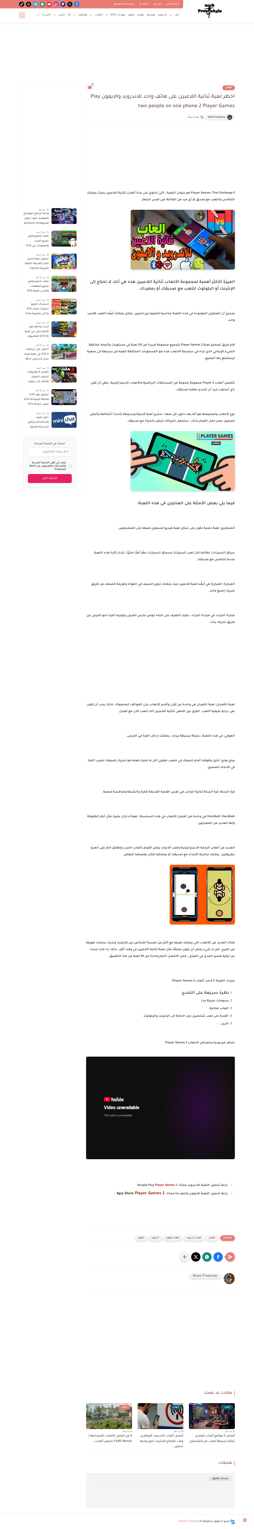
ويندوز (151, 15)
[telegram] (35, 4)
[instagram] (56, 4)
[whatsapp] (42, 4)
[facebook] (76, 4)
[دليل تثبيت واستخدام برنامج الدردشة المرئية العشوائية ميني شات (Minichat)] (64, 420)
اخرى (62, 15)
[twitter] (69, 4)
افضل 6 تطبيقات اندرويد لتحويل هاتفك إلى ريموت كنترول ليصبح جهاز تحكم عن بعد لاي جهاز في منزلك (37, 378)
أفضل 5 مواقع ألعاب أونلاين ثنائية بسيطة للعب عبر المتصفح (212, 1438)
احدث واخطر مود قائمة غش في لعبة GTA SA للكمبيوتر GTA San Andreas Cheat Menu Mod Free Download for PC (37, 332)
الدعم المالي (172, 4)
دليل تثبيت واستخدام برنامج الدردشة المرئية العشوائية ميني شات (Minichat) (38, 423)
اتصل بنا (143, 4)
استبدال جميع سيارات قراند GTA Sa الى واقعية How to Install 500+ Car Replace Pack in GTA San (36, 310)
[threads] (28, 4)
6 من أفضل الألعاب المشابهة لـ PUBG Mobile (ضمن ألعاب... (110, 1438)
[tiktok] (21, 4)
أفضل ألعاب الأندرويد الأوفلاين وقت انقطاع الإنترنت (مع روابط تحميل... (161, 1441)
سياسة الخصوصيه (124, 4)
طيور (131, 15)
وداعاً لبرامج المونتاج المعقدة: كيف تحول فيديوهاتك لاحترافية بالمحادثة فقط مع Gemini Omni (36, 219)
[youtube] (49, 4)
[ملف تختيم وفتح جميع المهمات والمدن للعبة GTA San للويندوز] (64, 284)
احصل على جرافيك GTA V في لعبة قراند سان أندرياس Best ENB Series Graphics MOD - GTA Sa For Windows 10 (36, 355)
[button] (218, 1257)
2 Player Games (149, 1193)
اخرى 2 (46, 15)
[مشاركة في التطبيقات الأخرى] (184, 1257)
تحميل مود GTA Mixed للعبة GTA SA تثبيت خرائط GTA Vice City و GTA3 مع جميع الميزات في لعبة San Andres (36, 400)
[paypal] (62, 4)
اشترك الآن (49, 478)
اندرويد (162, 15)
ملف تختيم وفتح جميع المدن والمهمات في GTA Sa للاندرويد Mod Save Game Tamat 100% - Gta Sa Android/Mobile (37, 242)
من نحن (157, 4)
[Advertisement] (127, 56)
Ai (69, 15)
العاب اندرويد (194, 1238)
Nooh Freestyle (216, 117)
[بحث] (22, 15)
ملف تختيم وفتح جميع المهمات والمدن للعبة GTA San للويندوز (38, 287)
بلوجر (140, 15)
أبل (177, 15)
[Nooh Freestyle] (210, 11)
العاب (99, 15)
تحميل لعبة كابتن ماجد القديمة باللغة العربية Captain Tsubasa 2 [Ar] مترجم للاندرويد (37, 264)
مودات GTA (118, 15)
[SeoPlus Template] (232, 1521)
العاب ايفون (172, 1238)
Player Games (165, 1185)
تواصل (82, 15)
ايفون (141, 1238)
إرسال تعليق (220, 1478)
